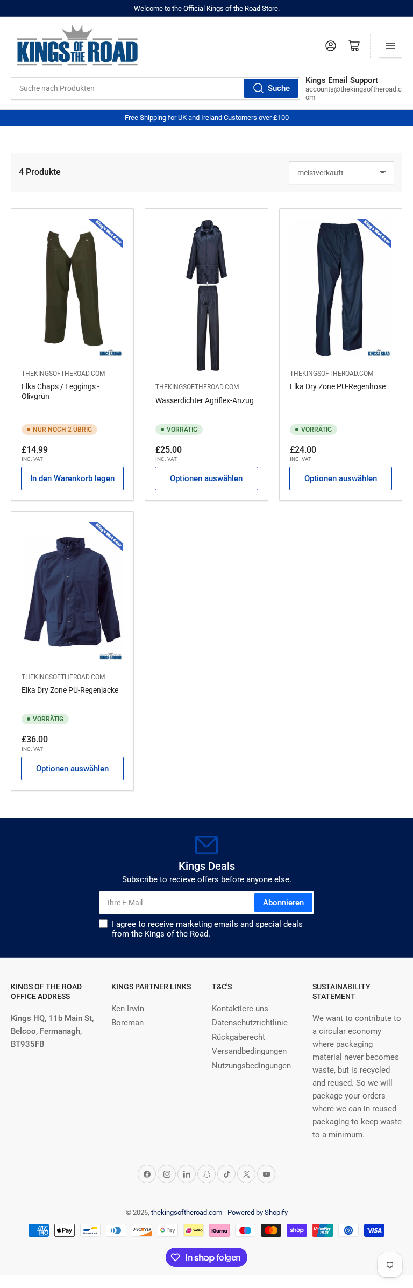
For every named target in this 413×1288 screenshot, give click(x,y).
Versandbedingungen (249, 1051)
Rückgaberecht (238, 1037)
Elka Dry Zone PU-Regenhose (338, 386)
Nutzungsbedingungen (251, 1066)
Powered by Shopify (257, 1212)
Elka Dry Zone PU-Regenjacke (70, 690)
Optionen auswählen (206, 478)
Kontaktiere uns (240, 1008)
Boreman (127, 1022)
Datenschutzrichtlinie (250, 1022)
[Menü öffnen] (390, 46)
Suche (279, 88)
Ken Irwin (127, 1008)
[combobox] (155, 88)
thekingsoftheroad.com (63, 373)
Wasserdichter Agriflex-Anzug (204, 400)
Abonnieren (283, 902)
